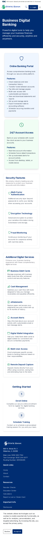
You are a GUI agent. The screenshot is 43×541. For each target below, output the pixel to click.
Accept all (17, 531)
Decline (7, 531)
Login (34, 7)
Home (5, 470)
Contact (6, 476)
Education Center (9, 491)
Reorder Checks (9, 487)
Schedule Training (21, 422)
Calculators (7, 494)
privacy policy (17, 523)
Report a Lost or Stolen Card (14, 497)
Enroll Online (21, 401)
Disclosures (7, 507)
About (5, 473)
